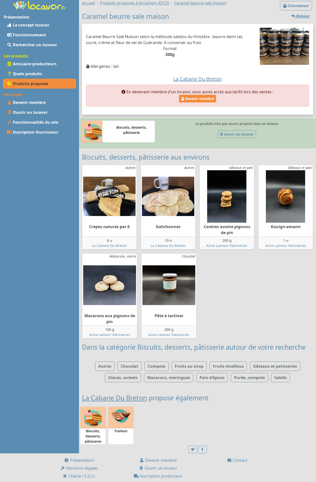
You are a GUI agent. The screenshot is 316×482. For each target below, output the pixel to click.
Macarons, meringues (168, 377)
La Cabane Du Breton (109, 245)
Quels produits (27, 73)
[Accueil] (39, 5)
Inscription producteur (160, 476)
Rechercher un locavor (34, 45)
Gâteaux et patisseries (275, 366)
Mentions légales (81, 468)
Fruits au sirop (189, 366)
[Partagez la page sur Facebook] (202, 449)
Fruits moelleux (228, 366)
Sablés (280, 377)
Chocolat (129, 366)
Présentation (81, 460)
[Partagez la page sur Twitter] (192, 449)
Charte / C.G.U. (81, 476)
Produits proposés (30, 83)
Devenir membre (29, 102)
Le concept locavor (30, 25)
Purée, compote (249, 377)
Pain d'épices (212, 377)
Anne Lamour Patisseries (226, 245)
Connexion (298, 5)
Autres (104, 366)
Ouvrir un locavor (30, 112)
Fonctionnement (29, 35)
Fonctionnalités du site (35, 122)
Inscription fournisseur (35, 132)
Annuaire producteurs (34, 64)
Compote (156, 366)
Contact (239, 460)
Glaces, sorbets (123, 377)
